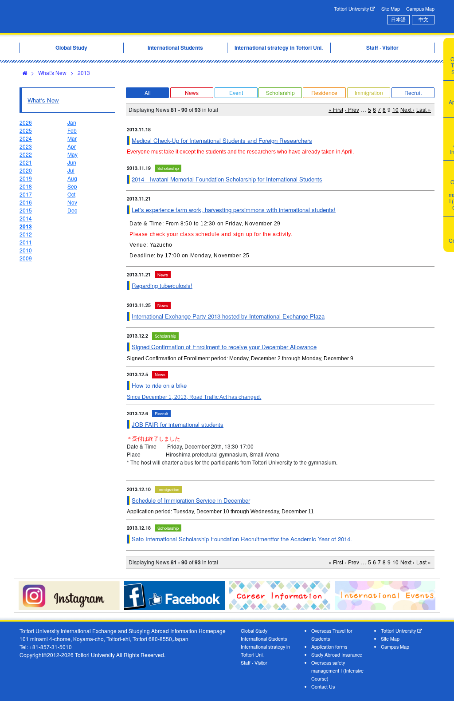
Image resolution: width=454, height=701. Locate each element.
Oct (71, 194)
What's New (52, 72)
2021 (26, 162)
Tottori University (352, 8)
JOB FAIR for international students (177, 424)
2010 (26, 250)
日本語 (398, 19)
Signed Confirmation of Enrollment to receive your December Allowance (224, 347)
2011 (26, 242)
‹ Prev (352, 109)
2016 (26, 202)
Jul (70, 170)
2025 (26, 130)
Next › (407, 109)
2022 (26, 154)
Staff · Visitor (254, 662)
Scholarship (280, 92)
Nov (72, 202)
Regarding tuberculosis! (162, 285)
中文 (423, 19)
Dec (72, 210)
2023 (26, 146)
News (192, 92)
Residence (324, 92)
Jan (71, 122)
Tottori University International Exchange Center (108, 16)
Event (236, 92)
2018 (26, 186)
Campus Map (420, 8)
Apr (71, 146)
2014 (26, 218)
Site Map (390, 8)
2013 (84, 72)
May (72, 154)
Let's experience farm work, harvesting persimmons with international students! (234, 209)
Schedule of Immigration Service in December (191, 500)
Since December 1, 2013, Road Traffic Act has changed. (194, 397)
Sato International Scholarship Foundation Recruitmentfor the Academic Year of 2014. (242, 539)
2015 (26, 210)
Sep (72, 186)
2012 (26, 234)
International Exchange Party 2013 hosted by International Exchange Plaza (228, 316)
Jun (71, 162)
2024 (26, 138)
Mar (72, 138)
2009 (26, 258)
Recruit (413, 92)
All (148, 92)
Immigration (369, 92)
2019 (26, 178)
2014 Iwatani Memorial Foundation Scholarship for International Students (227, 179)
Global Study (254, 630)
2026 (26, 122)
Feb (72, 130)
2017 (26, 194)
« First (336, 109)
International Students (264, 638)
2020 (26, 170)
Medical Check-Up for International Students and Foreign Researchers (222, 140)
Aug (72, 178)
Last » (423, 109)
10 (395, 109)
